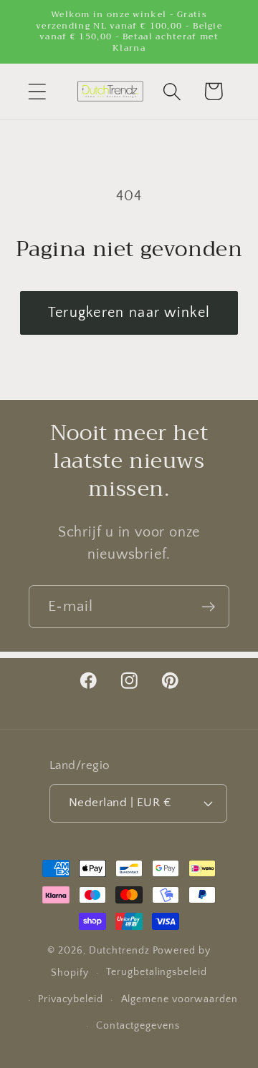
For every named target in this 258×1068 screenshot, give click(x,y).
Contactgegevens (138, 1026)
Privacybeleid (70, 999)
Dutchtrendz (119, 950)
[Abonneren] (208, 607)
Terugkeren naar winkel (129, 312)
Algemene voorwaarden (179, 999)
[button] (36, 91)
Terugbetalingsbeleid (156, 972)
